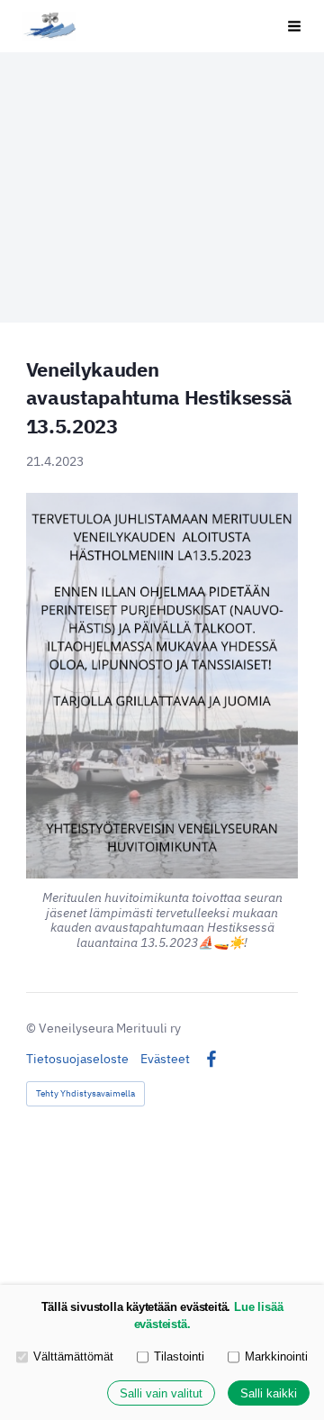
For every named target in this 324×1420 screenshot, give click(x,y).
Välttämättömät (73, 1356)
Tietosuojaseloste (77, 1058)
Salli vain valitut (161, 1393)
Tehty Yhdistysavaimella (85, 1093)
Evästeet (165, 1058)
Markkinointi (276, 1356)
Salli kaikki (268, 1393)
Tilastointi (179, 1356)
